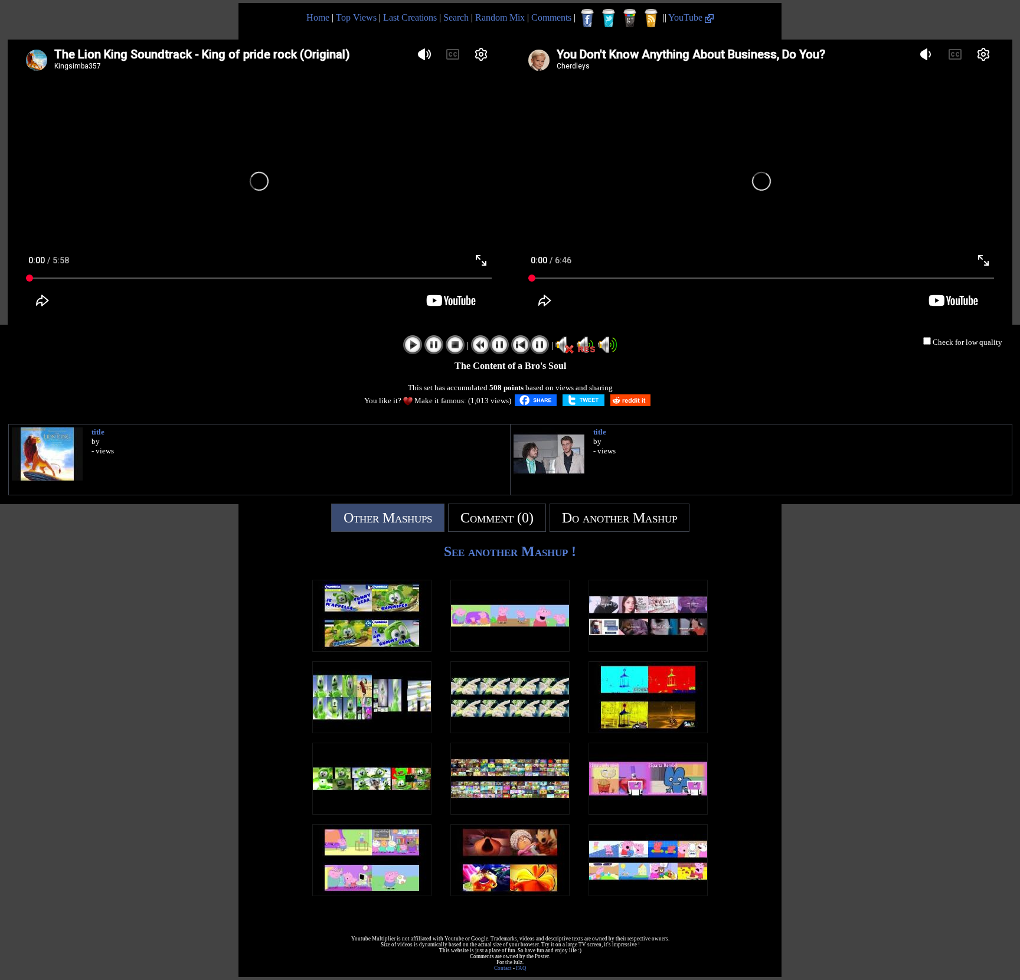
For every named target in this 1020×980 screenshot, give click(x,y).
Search (456, 17)
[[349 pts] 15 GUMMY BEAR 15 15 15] (371, 811)
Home (317, 17)
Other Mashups (388, 517)
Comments (551, 17)
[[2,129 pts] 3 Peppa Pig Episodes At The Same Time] (510, 648)
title (97, 431)
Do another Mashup (619, 517)
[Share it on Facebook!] (536, 400)
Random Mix (500, 17)
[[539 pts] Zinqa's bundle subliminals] (648, 648)
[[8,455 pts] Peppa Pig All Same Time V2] (371, 893)
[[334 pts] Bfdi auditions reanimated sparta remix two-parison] (648, 811)
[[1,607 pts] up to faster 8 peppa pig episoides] (648, 893)
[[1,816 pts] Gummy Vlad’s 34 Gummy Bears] (371, 730)
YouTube (686, 17)
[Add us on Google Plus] (629, 18)
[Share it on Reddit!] (630, 400)
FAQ (521, 968)
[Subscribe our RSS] (651, 18)
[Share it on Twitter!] (583, 400)
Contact (503, 968)
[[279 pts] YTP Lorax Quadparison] (510, 893)
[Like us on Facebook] (587, 18)
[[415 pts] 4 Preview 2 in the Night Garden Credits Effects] (648, 730)
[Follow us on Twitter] (608, 18)
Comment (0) (497, 517)
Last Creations (410, 17)
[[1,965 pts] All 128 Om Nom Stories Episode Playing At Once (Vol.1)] (510, 811)
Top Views (356, 17)
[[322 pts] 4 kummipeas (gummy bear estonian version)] (371, 648)
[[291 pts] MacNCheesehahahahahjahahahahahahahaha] (510, 730)
